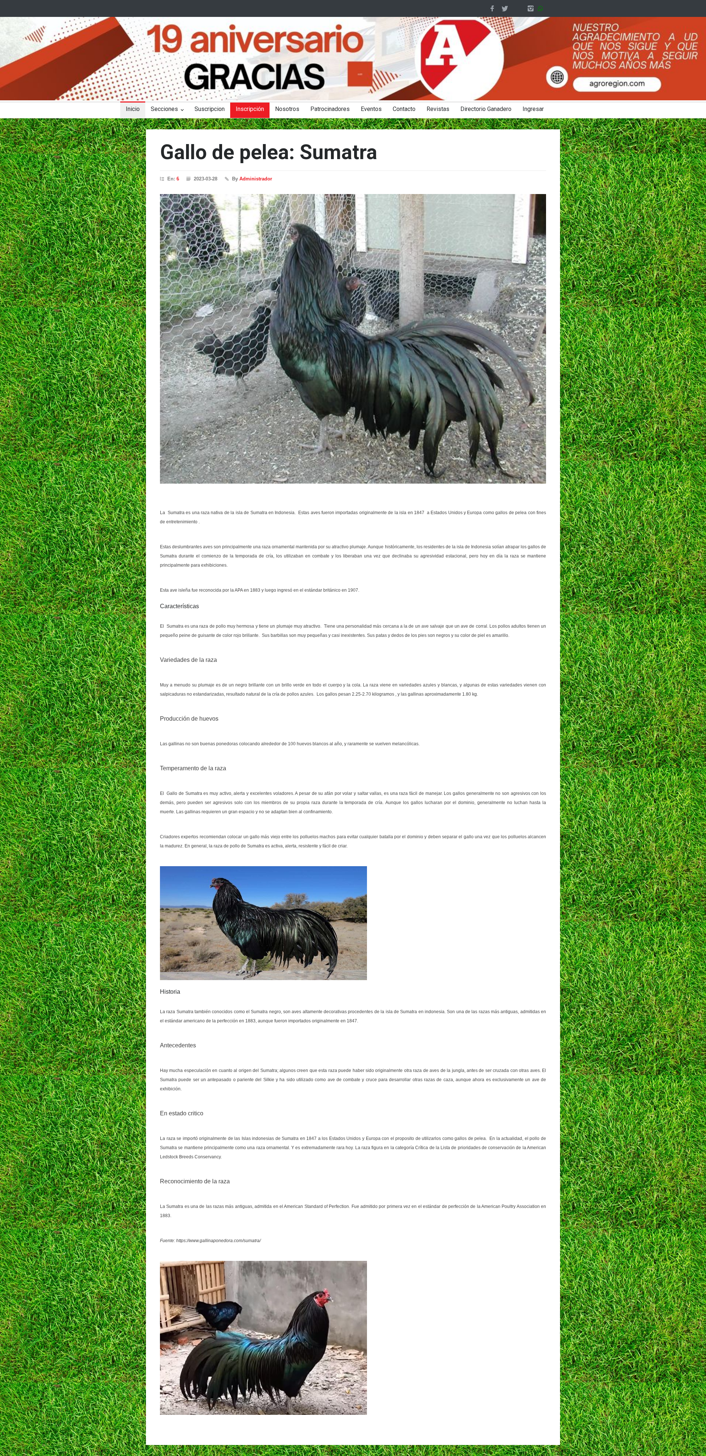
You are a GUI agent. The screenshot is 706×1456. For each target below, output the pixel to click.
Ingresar (533, 108)
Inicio (133, 108)
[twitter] (504, 8)
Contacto (404, 108)
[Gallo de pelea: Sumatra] (353, 339)
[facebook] (492, 8)
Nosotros (287, 108)
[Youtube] (517, 8)
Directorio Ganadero (485, 108)
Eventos (371, 108)
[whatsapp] (542, 8)
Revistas (438, 108)
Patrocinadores (330, 108)
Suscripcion (210, 108)
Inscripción (250, 108)
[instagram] (530, 8)
